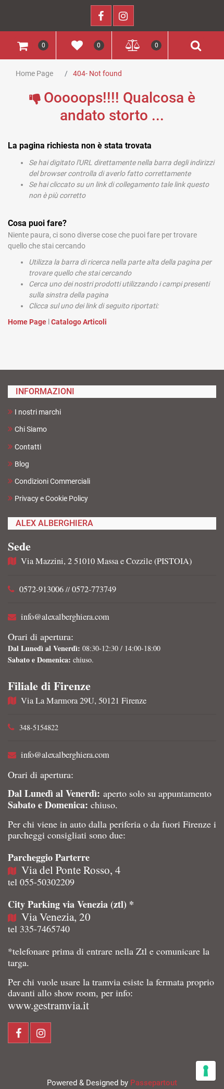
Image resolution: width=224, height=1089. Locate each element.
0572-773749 (94, 589)
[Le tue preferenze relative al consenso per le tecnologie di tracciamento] (206, 1071)
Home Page (34, 73)
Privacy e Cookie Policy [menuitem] (51, 498)
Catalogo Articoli (79, 322)
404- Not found (97, 73)
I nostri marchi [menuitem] (38, 412)
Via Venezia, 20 (56, 916)
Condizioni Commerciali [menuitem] (52, 481)
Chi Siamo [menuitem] (31, 429)
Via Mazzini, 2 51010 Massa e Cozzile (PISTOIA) (106, 561)
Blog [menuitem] (22, 464)
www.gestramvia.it (48, 1005)
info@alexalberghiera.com (65, 616)
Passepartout (153, 1082)
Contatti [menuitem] (28, 447)
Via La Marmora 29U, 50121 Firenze (83, 700)
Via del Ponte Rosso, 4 (71, 869)
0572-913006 (41, 589)
